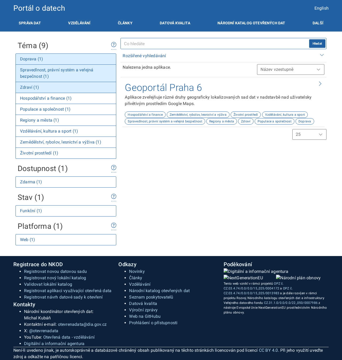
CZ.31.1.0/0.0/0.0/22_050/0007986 (291, 303)
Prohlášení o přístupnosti (153, 322)
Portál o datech (39, 8)
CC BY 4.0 (268, 350)
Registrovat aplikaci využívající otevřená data (67, 290)
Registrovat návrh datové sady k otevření (63, 297)
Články (125, 23)
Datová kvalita (175, 23)
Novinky (137, 271)
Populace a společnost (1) (45, 109)
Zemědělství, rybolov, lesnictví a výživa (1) (60, 142)
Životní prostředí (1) (39, 153)
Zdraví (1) (29, 87)
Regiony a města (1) (39, 120)
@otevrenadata (44, 330)
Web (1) (27, 239)
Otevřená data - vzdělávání (69, 337)
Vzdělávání (79, 23)
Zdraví (245, 121)
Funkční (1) (31, 210)
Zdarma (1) (31, 181)
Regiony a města (221, 121)
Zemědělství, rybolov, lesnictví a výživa (198, 115)
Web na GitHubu (145, 316)
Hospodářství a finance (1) (46, 98)
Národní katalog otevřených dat (159, 290)
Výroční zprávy (143, 309)
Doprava (304, 121)
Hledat (317, 43)
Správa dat (30, 23)
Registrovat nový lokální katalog (55, 277)
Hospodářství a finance (145, 115)
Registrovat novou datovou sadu (55, 271)
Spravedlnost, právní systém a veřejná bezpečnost (165, 121)
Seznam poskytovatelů (151, 297)
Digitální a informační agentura (54, 343)
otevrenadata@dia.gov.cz (82, 324)
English (321, 8)
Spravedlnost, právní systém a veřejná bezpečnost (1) (56, 73)
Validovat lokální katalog (48, 284)
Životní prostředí (246, 115)
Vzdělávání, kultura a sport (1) (49, 131)
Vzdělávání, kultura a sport (285, 115)
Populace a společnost (275, 121)
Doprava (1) (31, 58)
